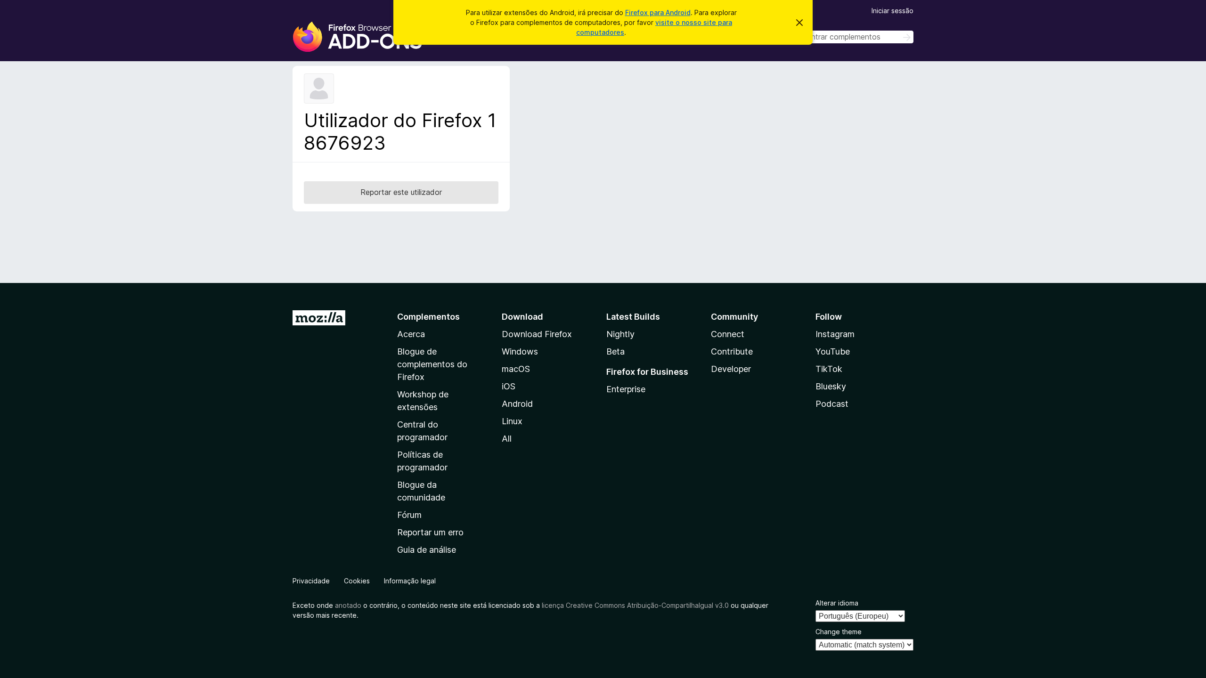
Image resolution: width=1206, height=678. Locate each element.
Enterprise (625, 389)
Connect (727, 334)
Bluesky (830, 386)
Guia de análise (426, 550)
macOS (516, 369)
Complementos (428, 317)
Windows (520, 351)
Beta (615, 351)
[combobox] (846, 37)
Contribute (732, 351)
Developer (731, 369)
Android (517, 404)
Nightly (620, 334)
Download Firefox (537, 334)
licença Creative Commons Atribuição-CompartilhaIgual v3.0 (635, 605)
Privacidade (311, 581)
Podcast (831, 404)
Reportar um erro (430, 532)
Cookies (357, 581)
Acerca (411, 334)
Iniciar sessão (892, 11)
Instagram (835, 334)
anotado (348, 605)
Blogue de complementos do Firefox (432, 364)
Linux (512, 421)
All (507, 439)
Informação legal (410, 581)
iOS (508, 386)
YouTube (832, 351)
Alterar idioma (836, 603)
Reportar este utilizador (401, 192)
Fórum (409, 515)
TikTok (828, 369)
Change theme (838, 632)
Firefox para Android (658, 12)
